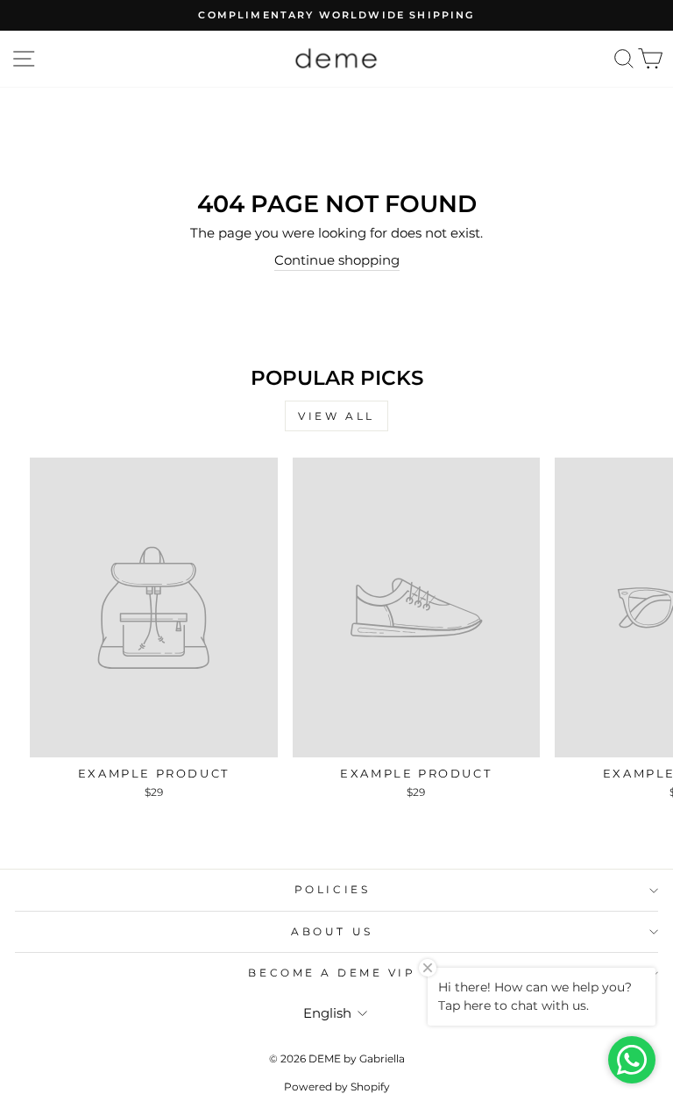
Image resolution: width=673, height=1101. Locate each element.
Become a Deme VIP (331, 973)
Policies (332, 890)
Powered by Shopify (337, 1086)
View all (336, 416)
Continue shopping (337, 260)
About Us (331, 932)
